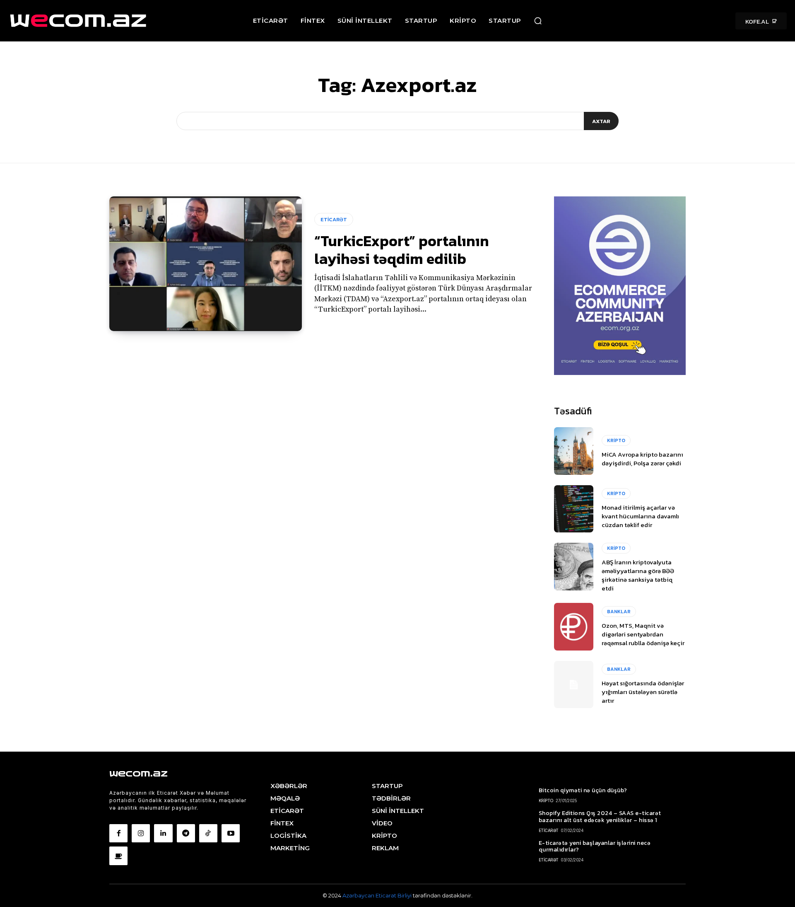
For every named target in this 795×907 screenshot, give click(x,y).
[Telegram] (186, 833)
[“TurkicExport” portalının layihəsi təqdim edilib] (205, 263)
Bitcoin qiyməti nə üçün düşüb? (583, 790)
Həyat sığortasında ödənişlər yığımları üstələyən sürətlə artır (643, 691)
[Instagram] (141, 833)
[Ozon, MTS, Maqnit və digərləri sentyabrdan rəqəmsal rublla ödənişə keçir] (573, 626)
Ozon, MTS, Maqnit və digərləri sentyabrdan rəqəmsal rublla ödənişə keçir (643, 634)
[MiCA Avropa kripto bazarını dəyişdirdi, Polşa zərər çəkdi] (573, 450)
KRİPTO (616, 440)
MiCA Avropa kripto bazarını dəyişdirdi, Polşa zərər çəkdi (642, 459)
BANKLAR (619, 611)
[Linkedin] (163, 833)
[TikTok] (208, 833)
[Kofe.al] (118, 856)
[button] (538, 20)
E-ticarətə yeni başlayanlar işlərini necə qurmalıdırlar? (595, 846)
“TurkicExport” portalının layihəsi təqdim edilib (401, 250)
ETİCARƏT (333, 219)
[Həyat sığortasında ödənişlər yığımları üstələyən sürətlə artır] (573, 684)
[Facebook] (118, 833)
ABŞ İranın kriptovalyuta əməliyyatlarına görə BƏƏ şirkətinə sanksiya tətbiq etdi (638, 575)
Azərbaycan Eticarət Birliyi (377, 895)
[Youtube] (231, 833)
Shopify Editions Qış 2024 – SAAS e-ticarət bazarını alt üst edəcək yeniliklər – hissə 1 (600, 817)
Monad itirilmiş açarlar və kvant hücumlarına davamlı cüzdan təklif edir (640, 516)
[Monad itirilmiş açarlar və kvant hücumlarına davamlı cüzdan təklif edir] (573, 508)
